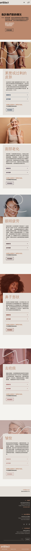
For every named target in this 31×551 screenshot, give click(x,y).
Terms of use (13, 549)
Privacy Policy (4, 549)
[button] (24, 2)
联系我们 (9, 30)
